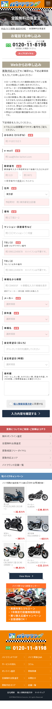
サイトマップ (40, 692)
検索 (19, 180)
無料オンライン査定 (12, 436)
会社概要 (11, 692)
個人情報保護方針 (22, 403)
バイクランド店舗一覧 (13, 464)
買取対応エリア (11, 71)
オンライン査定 (8, 670)
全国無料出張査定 (11, 443)
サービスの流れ (9, 664)
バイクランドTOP (9, 657)
